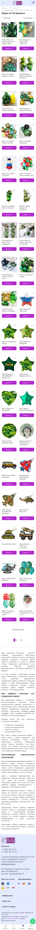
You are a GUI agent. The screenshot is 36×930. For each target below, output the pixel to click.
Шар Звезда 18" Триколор (25, 310)
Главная (4, 8)
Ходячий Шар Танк (9, 544)
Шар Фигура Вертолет (23, 510)
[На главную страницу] (18, 3)
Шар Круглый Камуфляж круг (7, 442)
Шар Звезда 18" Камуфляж (25, 342)
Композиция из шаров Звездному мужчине (26, 76)
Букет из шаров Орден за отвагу (8, 75)
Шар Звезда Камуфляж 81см (25, 375)
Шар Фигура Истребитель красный (24, 477)
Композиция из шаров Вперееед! (25, 109)
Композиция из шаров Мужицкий (8, 109)
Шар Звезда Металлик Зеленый (26, 409)
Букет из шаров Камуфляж (25, 142)
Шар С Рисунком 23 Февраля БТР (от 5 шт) (26, 612)
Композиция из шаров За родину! (8, 310)
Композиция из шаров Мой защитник (25, 41)
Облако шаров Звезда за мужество (24, 208)
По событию (14, 8)
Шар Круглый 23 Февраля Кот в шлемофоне (25, 443)
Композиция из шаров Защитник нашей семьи (8, 41)
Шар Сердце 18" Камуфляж (8, 409)
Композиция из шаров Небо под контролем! (25, 242)
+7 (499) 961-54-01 (9, 849)
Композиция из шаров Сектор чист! (7, 276)
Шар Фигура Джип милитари (8, 476)
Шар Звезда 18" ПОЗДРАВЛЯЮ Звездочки (7, 376)
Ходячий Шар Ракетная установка (24, 546)
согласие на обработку (13, 918)
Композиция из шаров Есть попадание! (7, 242)
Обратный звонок (8, 864)
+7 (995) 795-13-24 (9, 852)
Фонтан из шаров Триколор (8, 174)
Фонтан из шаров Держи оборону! (8, 207)
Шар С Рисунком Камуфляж (25, 579)
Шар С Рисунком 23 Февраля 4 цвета (8, 612)
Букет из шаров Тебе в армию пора (26, 174)
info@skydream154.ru (15, 862)
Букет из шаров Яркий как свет (8, 142)
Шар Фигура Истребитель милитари (6, 511)
